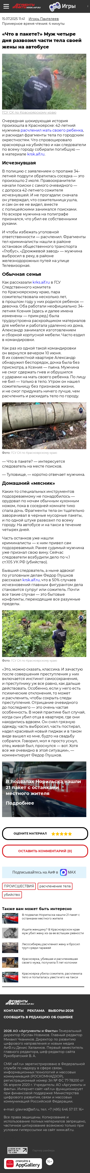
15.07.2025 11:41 (13, 19)
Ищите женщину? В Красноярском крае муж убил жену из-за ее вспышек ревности (53, 931)
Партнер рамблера (43, 1150)
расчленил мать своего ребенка (52, 130)
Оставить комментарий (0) (45, 851)
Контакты (14, 1011)
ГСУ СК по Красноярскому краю (29, 112)
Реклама (36, 1011)
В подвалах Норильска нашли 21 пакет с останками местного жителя (43, 787)
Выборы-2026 (61, 1011)
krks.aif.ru (41, 282)
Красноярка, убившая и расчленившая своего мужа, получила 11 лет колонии (50, 960)
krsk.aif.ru (36, 154)
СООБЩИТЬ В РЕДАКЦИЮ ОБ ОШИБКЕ (38, 1017)
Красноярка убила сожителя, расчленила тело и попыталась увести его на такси (52, 975)
